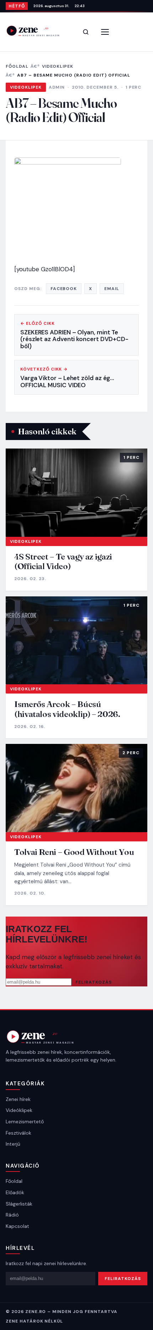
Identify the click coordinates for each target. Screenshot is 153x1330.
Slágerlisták (19, 1204)
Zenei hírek (18, 1099)
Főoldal (17, 66)
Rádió (12, 1215)
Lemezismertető (25, 1121)
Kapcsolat (17, 1226)
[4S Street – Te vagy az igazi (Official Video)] (76, 493)
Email (111, 288)
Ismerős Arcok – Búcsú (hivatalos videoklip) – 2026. (67, 709)
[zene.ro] (38, 30)
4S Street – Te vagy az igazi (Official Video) (63, 561)
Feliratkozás (93, 982)
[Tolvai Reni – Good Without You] (76, 788)
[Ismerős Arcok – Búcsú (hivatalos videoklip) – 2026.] (76, 640)
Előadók (15, 1192)
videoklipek (58, 66)
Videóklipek (19, 1110)
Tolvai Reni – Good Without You (74, 852)
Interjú (13, 1144)
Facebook (64, 288)
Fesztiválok (18, 1133)
